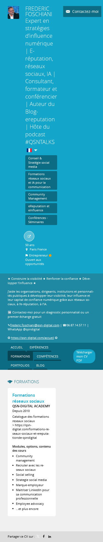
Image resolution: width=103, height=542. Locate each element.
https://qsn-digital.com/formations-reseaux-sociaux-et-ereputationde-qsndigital (31, 431)
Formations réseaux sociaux (28, 398)
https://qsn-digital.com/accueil (32, 338)
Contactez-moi (85, 11)
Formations (26, 381)
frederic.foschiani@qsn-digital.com (34, 325)
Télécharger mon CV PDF (84, 356)
